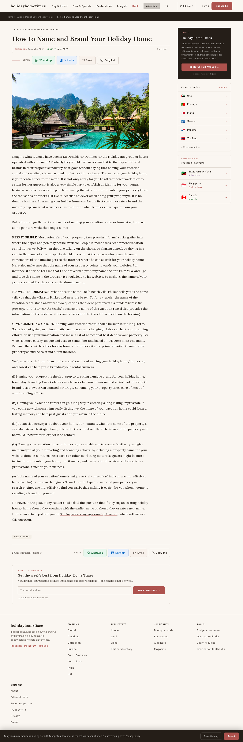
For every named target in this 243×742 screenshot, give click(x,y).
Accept (231, 736)
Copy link (109, 60)
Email (89, 60)
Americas (73, 636)
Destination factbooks (211, 649)
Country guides (206, 642)
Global (72, 630)
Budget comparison (209, 630)
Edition (188, 6)
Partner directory (121, 649)
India (71, 667)
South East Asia (77, 655)
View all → (222, 87)
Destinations (104, 6)
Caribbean (74, 642)
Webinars (160, 642)
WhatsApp (45, 60)
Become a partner (22, 703)
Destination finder (208, 636)
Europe (72, 649)
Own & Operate (82, 6)
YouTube (43, 645)
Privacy (15, 716)
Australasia (75, 661)
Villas (114, 642)
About (14, 691)
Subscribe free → (148, 590)
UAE (70, 674)
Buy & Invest (60, 6)
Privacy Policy (133, 736)
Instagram (30, 645)
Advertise (151, 6)
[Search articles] (167, 6)
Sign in (213, 74)
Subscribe (222, 6)
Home (10, 17)
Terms (14, 722)
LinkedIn (69, 60)
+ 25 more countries (190, 147)
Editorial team (19, 697)
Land (114, 636)
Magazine (160, 649)
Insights (122, 6)
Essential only (211, 736)
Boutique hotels (163, 630)
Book (135, 6)
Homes (115, 630)
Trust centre (18, 709)
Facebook (16, 645)
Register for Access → (204, 67)
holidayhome (27, 625)
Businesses (161, 636)
